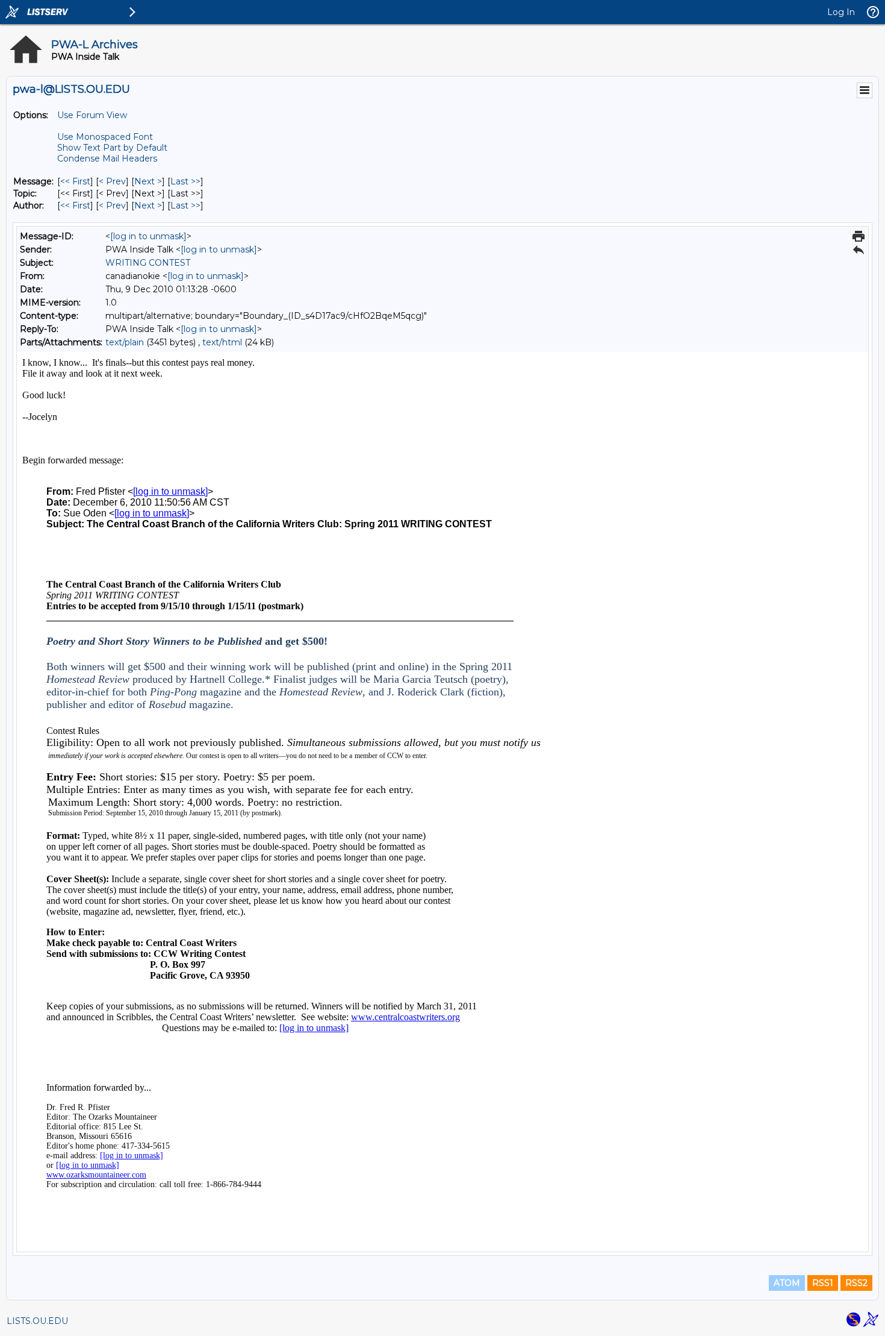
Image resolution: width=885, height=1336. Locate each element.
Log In (841, 12)
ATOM (787, 1283)
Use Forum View (92, 115)
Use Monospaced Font (105, 136)
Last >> (185, 181)
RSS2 (856, 1283)
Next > (148, 181)
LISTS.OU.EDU (37, 1321)
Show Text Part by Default (112, 147)
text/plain (124, 342)
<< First (75, 181)
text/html (222, 342)
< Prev (112, 181)
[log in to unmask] (148, 236)
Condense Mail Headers (107, 158)
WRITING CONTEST (147, 262)
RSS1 (822, 1283)
